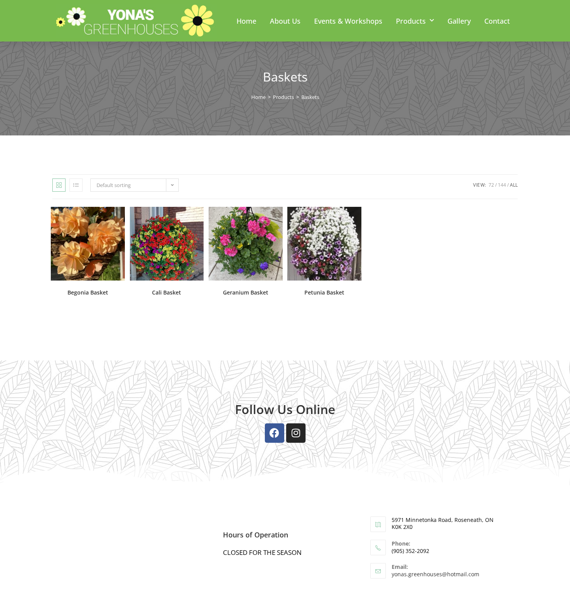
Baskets (310, 97)
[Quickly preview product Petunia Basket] (357, 220)
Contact (497, 21)
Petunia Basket (324, 292)
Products (411, 21)
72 (491, 185)
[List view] (76, 185)
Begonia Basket (87, 292)
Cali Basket (166, 292)
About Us (285, 21)
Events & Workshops (348, 21)
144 (502, 185)
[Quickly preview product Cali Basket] (199, 220)
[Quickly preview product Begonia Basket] (121, 220)
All (514, 185)
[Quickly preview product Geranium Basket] (279, 220)
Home (246, 21)
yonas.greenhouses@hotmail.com (435, 574)
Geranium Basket (245, 292)
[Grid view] (59, 185)
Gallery (459, 21)
